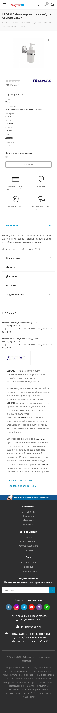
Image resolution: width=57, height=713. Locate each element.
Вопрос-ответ (28, 562)
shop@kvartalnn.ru (31, 626)
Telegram (24, 607)
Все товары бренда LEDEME (23, 485)
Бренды (28, 566)
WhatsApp (47, 607)
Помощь (28, 537)
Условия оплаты (28, 541)
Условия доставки (29, 545)
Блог (28, 557)
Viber (39, 607)
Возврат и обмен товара (15, 207)
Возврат (28, 549)
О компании (28, 511)
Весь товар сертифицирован (40, 187)
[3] (12, 81)
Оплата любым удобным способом (15, 187)
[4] (15, 81)
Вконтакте (9, 607)
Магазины (28, 520)
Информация (28, 531)
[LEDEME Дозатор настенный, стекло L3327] (28, 53)
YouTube (32, 607)
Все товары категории (20, 480)
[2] (10, 81)
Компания (28, 506)
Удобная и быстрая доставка (40, 207)
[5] (18, 81)
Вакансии (28, 516)
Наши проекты (28, 570)
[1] (7, 81)
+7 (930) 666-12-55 (31, 619)
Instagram (16, 607)
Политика (28, 524)
